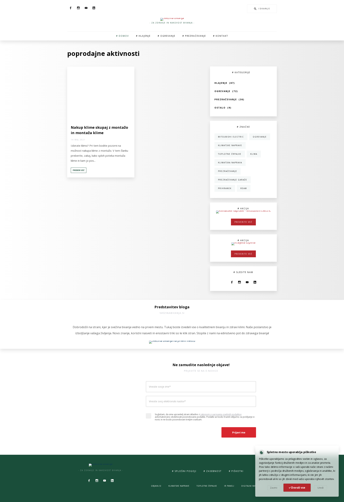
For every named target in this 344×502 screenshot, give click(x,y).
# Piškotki (236, 471)
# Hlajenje (143, 35)
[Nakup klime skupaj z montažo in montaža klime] (100, 93)
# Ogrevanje (166, 35)
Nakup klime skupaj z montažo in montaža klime (99, 130)
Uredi (321, 488)
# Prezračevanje (194, 35)
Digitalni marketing (252, 486)
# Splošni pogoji (184, 471)
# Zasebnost (213, 471)
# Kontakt (220, 35)
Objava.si (156, 486)
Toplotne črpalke (207, 486)
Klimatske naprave (178, 486)
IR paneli (229, 486)
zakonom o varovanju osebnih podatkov (221, 414)
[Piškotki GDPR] (260, 452)
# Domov (122, 35)
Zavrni (273, 488)
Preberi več (78, 170)
